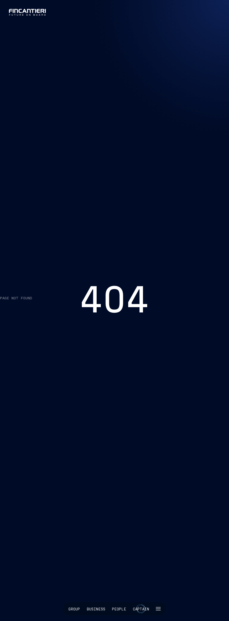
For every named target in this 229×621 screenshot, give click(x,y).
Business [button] (96, 609)
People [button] (119, 609)
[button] (158, 608)
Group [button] (74, 609)
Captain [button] (141, 609)
